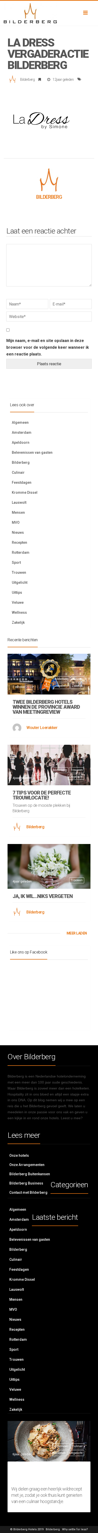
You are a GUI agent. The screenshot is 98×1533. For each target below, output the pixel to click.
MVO (16, 522)
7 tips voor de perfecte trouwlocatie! (42, 795)
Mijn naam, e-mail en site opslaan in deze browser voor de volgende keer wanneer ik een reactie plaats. (47, 347)
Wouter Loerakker (41, 727)
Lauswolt (19, 502)
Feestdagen (21, 482)
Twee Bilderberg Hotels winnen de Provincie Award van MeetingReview (46, 707)
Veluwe (18, 602)
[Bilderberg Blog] (49, 13)
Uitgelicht (19, 582)
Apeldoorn (20, 442)
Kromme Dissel (24, 492)
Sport (16, 562)
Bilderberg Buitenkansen (29, 1174)
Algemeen (20, 422)
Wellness (19, 612)
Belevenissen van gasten (32, 452)
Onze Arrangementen (26, 1165)
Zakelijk (18, 622)
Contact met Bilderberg (28, 1192)
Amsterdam (21, 432)
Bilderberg (27, 80)
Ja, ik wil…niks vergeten (43, 896)
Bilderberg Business (26, 1183)
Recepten (19, 542)
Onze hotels (19, 1156)
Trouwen (19, 572)
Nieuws (18, 532)
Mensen (18, 512)
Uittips (17, 592)
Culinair (18, 472)
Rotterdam (20, 552)
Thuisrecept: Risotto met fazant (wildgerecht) (43, 1474)
